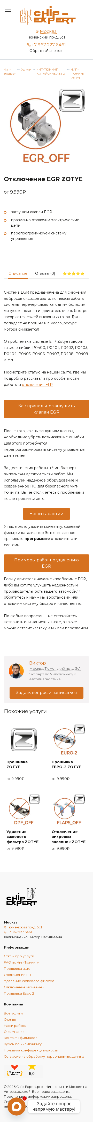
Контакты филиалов (20, 1038)
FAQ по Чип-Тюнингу (21, 962)
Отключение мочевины (24, 987)
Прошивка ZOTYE (17, 764)
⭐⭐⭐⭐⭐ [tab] (73, 273)
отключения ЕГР (37, 384)
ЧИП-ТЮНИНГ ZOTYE (77, 74)
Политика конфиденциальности (31, 1050)
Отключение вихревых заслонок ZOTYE (69, 836)
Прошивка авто (17, 969)
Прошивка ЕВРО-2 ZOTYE (66, 764)
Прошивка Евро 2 (19, 993)
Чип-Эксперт (10, 72)
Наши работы (15, 1026)
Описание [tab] (18, 273)
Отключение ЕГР (18, 975)
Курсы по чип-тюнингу (23, 1044)
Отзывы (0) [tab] (45, 273)
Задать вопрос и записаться (46, 692)
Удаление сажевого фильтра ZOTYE (22, 836)
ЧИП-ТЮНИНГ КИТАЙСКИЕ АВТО (51, 72)
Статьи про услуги (19, 956)
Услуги (26, 69)
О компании (14, 1032)
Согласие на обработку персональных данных (44, 1056)
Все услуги (13, 1013)
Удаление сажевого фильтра (29, 981)
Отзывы (10, 1019)
